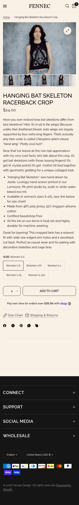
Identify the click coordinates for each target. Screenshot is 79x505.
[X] (13, 325)
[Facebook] (5, 325)
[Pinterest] (22, 325)
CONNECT (13, 392)
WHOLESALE (16, 435)
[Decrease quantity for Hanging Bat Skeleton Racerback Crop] (6, 291)
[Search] (67, 6)
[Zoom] (67, 31)
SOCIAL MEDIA (18, 421)
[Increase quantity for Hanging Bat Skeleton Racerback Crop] (17, 291)
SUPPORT (13, 407)
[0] (73, 6)
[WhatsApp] (29, 325)
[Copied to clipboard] (37, 325)
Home (6, 17)
